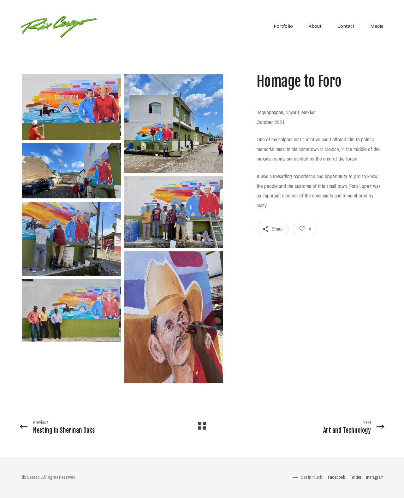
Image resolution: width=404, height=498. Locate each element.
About (315, 26)
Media (376, 26)
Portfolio (283, 26)
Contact (345, 26)
